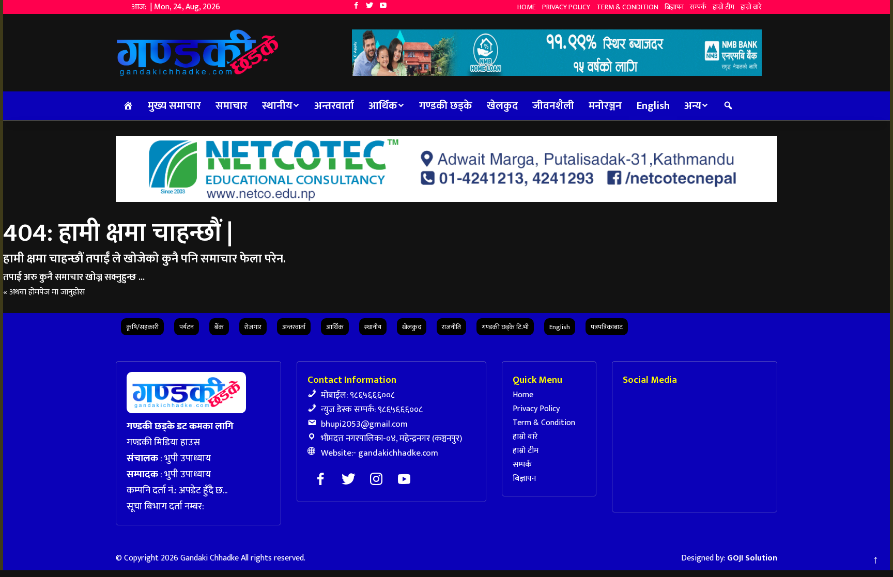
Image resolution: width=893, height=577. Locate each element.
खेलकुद (502, 106)
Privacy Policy (566, 7)
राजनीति (451, 327)
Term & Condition (627, 7)
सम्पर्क (698, 7)
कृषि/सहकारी (142, 327)
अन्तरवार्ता (334, 106)
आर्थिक (382, 106)
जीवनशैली (553, 106)
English (653, 106)
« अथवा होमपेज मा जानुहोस (44, 292)
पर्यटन (186, 327)
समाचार (231, 106)
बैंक (219, 327)
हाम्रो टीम (723, 7)
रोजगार (252, 327)
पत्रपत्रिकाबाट (607, 327)
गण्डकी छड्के (445, 106)
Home (526, 7)
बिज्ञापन (674, 7)
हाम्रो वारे (751, 7)
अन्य (692, 106)
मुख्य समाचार (174, 106)
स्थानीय (277, 106)
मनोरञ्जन (605, 106)
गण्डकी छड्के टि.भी (505, 327)
